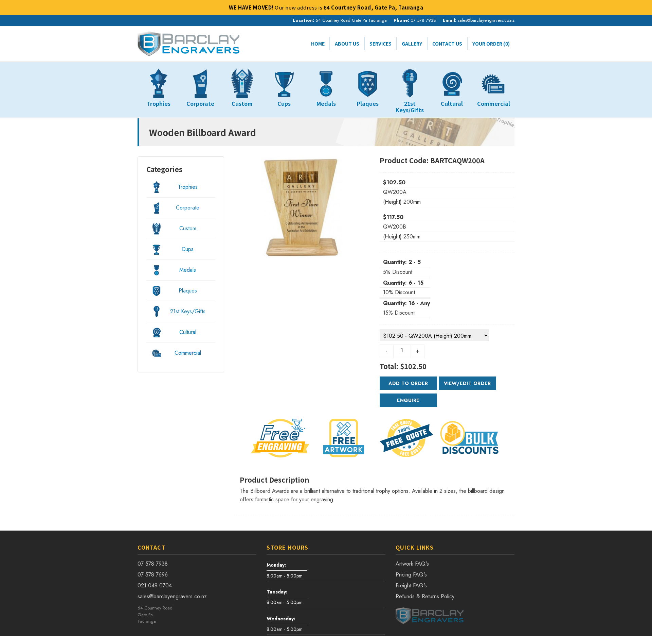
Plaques (188, 291)
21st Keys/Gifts (187, 311)
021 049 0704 (155, 585)
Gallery (412, 43)
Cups (188, 249)
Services (380, 43)
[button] (244, 207)
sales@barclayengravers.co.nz (486, 20)
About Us (347, 43)
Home (318, 43)
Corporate (187, 208)
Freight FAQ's (411, 585)
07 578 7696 (153, 575)
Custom (187, 228)
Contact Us (447, 43)
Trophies (188, 187)
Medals (187, 270)
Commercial (188, 353)
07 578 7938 (423, 20)
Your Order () (491, 43)
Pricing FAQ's (411, 575)
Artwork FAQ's (412, 564)
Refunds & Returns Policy (425, 596)
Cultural (187, 332)
